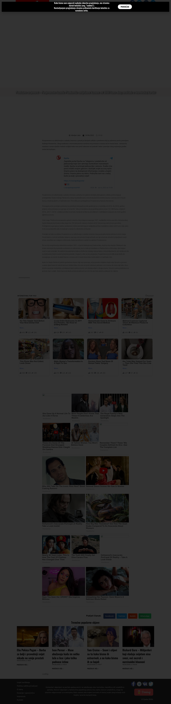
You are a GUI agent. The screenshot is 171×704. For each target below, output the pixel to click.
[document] (85, 352)
